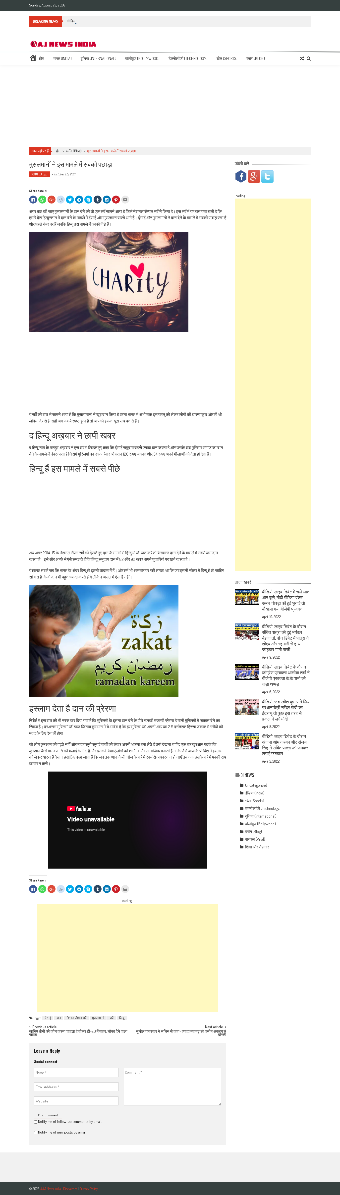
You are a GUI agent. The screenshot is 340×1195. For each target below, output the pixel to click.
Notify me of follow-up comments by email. (70, 1121)
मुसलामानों (98, 1018)
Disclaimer (70, 1189)
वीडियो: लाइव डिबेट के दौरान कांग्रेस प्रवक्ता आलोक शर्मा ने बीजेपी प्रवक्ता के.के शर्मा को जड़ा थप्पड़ (286, 675)
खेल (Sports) (227, 58)
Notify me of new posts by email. (62, 1132)
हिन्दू (121, 1018)
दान (59, 1018)
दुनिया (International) (98, 58)
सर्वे (111, 1018)
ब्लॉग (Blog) (255, 58)
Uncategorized (256, 785)
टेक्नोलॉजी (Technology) (188, 58)
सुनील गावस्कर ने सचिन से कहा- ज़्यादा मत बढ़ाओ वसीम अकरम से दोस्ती (181, 1033)
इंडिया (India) (254, 792)
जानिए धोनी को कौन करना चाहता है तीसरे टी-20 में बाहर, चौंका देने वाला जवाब (78, 1033)
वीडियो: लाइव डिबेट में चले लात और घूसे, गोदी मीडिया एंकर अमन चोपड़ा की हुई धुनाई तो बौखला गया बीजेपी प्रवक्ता (285, 600)
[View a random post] (302, 58)
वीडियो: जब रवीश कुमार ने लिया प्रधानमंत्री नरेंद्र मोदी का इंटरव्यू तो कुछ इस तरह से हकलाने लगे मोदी (286, 710)
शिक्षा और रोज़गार (257, 846)
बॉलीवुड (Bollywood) (142, 58)
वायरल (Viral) (255, 839)
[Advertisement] (170, 106)
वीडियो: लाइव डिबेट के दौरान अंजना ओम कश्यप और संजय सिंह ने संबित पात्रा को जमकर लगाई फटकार (285, 744)
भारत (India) (62, 58)
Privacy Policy (88, 1189)
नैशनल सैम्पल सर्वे (76, 1018)
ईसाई (48, 1018)
